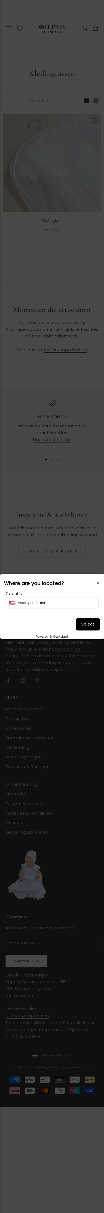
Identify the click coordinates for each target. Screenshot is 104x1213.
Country (14, 593)
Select (87, 624)
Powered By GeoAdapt (52, 637)
